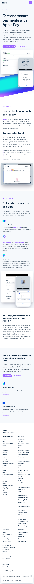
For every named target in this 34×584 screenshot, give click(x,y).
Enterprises (21, 439)
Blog (4, 536)
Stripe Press (21, 539)
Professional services (24, 487)
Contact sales (21, 46)
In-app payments (23, 457)
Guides (4, 532)
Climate (5, 452)
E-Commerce (21, 448)
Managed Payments (8, 474)
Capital (4, 448)
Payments (5, 479)
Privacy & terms (7, 545)
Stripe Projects (22, 523)
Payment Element (20, 242)
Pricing (4, 439)
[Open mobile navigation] (30, 2)
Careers (20, 534)
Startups (20, 441)
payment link (17, 227)
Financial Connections (8, 463)
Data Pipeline (6, 459)
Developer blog (22, 526)
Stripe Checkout (7, 242)
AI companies (22, 468)
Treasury (5, 494)
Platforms (21, 463)
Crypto (4, 457)
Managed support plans (9, 567)
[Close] (31, 576)
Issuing (4, 470)
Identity (5, 465)
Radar (4, 483)
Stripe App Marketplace (24, 500)
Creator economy (23, 470)
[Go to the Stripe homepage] (4, 430)
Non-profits (21, 485)
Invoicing (5, 468)
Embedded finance (23, 450)
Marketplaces (22, 459)
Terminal (5, 492)
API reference (22, 515)
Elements (5, 461)
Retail (19, 491)
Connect (5, 454)
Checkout (5, 450)
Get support (6, 564)
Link (4, 472)
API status (21, 517)
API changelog (22, 519)
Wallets (5, 119)
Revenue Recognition (8, 485)
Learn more (6, 394)
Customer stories (7, 534)
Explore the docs (9, 46)
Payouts (5, 481)
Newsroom (21, 536)
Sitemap (5, 554)
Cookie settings (7, 556)
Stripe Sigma (6, 488)
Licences (5, 551)
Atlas (4, 441)
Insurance (21, 478)
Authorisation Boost (8, 443)
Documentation (22, 512)
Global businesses (23, 454)
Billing (4, 445)
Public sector (21, 489)
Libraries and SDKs (23, 521)
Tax (4, 490)
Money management (24, 461)
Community (6, 539)
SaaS (19, 465)
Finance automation (23, 452)
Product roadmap (23, 532)
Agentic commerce (23, 443)
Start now (7, 375)
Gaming (20, 472)
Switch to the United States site (12, 580)
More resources (7, 558)
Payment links (6, 477)
